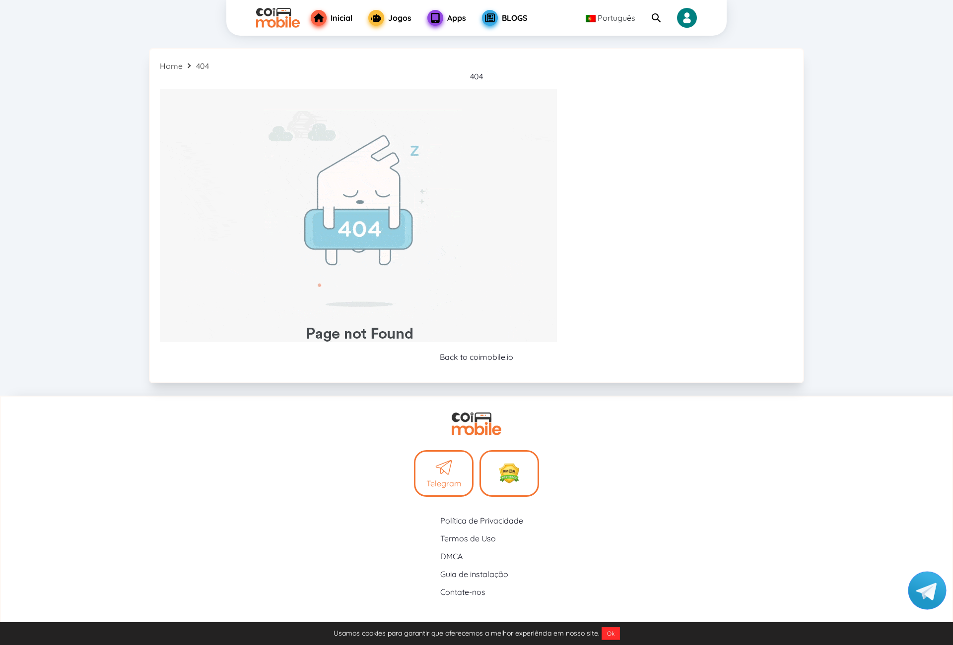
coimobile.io (491, 357)
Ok (610, 633)
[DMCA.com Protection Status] (509, 473)
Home (171, 66)
